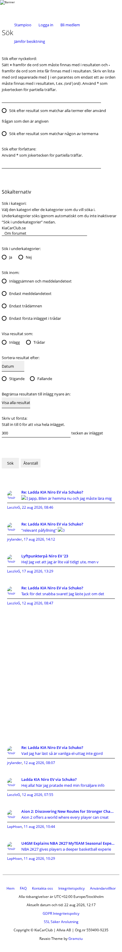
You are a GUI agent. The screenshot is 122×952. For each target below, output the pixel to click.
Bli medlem (70, 24)
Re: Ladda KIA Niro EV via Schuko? (52, 492)
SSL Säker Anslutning (61, 921)
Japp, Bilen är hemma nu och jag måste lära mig (70, 498)
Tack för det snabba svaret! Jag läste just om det (62, 593)
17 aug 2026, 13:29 (37, 571)
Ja (10, 257)
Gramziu (75, 938)
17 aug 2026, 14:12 (39, 539)
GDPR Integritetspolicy (61, 913)
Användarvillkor (103, 888)
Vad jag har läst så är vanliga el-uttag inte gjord (62, 753)
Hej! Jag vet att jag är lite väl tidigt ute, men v (60, 562)
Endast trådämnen (25, 306)
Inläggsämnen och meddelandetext (40, 281)
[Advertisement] (61, 672)
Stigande (17, 378)
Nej (29, 257)
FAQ (23, 888)
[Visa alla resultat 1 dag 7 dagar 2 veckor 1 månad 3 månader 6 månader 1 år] (16, 402)
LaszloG (13, 507)
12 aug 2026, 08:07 (39, 762)
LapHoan (14, 826)
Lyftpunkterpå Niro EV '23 (44, 556)
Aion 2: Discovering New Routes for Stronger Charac (68, 811)
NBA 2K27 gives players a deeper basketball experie (66, 849)
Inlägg (14, 342)
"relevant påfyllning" (39, 530)
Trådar (39, 342)
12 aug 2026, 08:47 (37, 603)
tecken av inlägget (86, 433)
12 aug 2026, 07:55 (37, 794)
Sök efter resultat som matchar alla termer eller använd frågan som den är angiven (54, 116)
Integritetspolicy (71, 888)
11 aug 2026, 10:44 (39, 826)
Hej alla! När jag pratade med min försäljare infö (63, 785)
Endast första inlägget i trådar (35, 318)
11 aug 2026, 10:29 (39, 858)
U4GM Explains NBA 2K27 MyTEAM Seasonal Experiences (68, 843)
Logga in (45, 24)
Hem (11, 888)
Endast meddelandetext (30, 293)
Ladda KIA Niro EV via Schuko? (49, 779)
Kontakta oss (42, 888)
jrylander (14, 539)
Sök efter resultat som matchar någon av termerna (53, 133)
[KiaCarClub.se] (44, 228)
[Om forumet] (44, 233)
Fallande (44, 378)
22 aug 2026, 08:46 (37, 507)
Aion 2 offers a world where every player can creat (65, 817)
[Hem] (24, 8)
